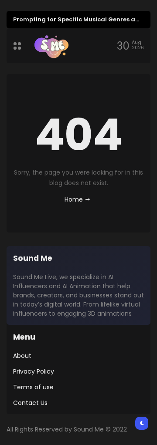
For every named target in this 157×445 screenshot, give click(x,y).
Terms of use (33, 387)
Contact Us (30, 402)
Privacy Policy (33, 371)
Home (74, 199)
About (22, 355)
